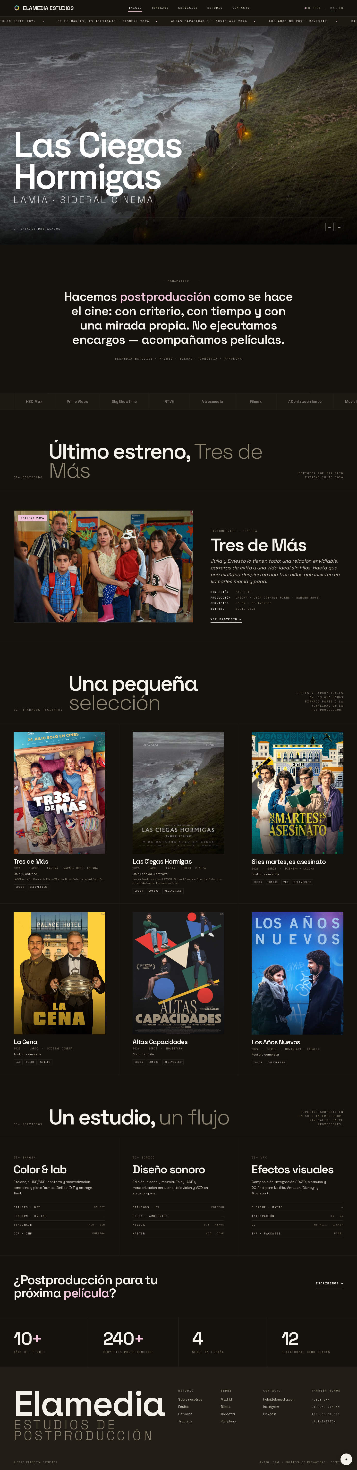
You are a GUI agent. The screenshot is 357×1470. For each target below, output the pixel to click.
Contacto (241, 7)
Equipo (183, 1407)
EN (341, 8)
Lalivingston (324, 1421)
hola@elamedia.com (279, 1399)
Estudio (215, 7)
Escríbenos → (329, 1283)
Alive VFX (321, 1399)
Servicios (188, 7)
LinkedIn (269, 1414)
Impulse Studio (326, 1414)
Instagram (271, 1407)
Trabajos (160, 7)
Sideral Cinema (326, 1407)
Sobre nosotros (190, 1399)
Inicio (135, 7)
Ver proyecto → (226, 619)
